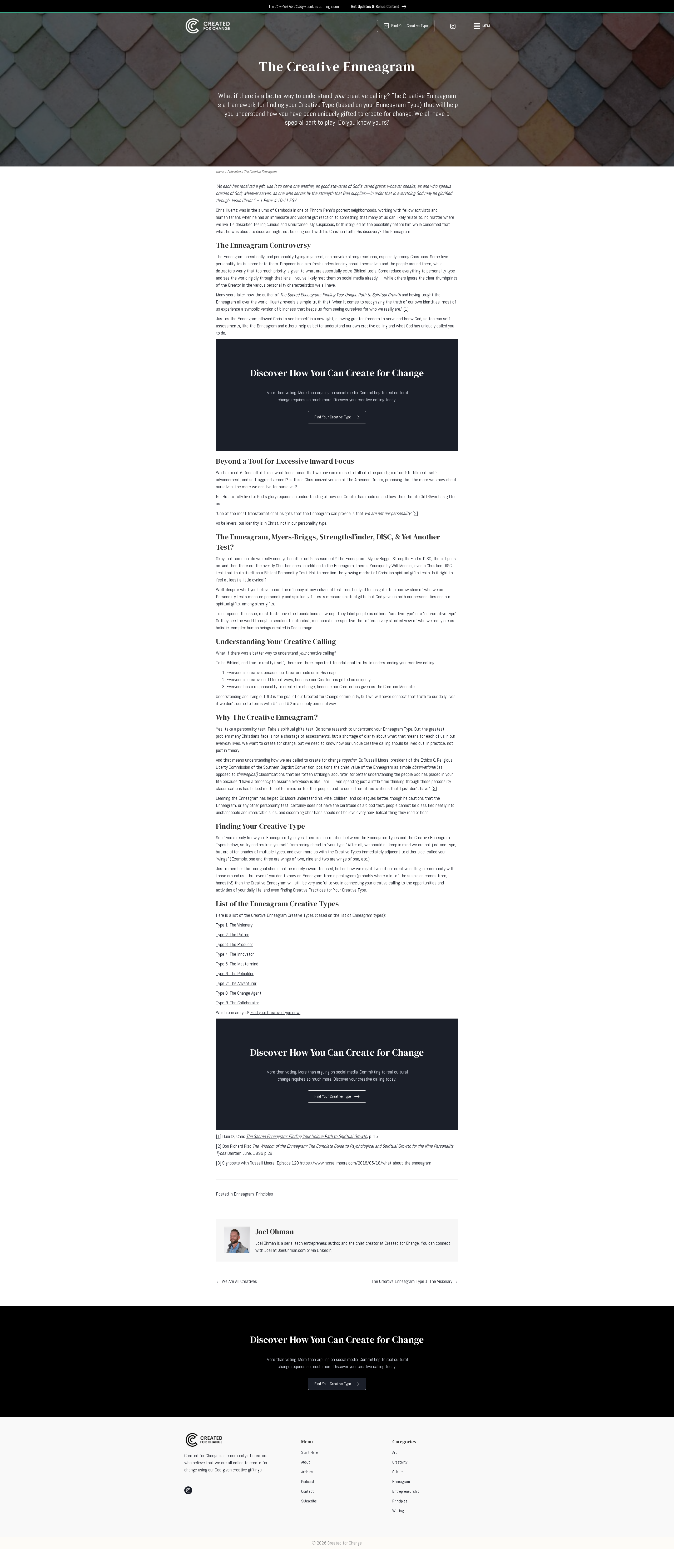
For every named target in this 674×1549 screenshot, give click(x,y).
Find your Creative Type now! (275, 1012)
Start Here (309, 1452)
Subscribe (309, 1501)
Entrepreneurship (405, 1491)
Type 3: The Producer (234, 944)
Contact (307, 1491)
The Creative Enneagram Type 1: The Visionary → (414, 1281)
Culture (398, 1472)
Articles (307, 1472)
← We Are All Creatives (236, 1281)
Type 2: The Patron (232, 935)
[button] (379, 6)
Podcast (307, 1481)
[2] (415, 513)
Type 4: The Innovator (235, 954)
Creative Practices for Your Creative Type (329, 890)
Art (394, 1452)
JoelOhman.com (292, 1250)
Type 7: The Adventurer (236, 983)
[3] (434, 788)
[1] (406, 309)
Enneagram (244, 1194)
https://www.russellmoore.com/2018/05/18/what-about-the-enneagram (365, 1163)
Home (220, 171)
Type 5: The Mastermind (237, 964)
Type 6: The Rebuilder (235, 973)
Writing (398, 1510)
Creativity (399, 1462)
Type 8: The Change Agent (238, 993)
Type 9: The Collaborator (237, 1003)
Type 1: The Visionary (234, 925)
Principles (233, 171)
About (305, 1462)
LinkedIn (324, 1250)
